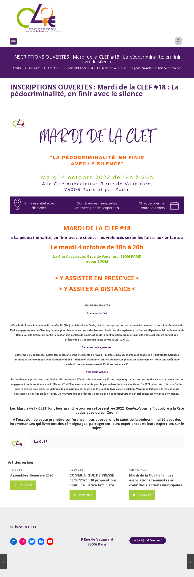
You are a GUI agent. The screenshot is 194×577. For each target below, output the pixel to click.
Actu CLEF (54, 68)
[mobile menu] (13, 41)
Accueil (17, 68)
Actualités (35, 68)
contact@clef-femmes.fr (148, 540)
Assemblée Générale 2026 (31, 475)
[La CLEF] (39, 18)
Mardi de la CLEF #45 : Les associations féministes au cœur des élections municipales (155, 480)
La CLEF (40, 441)
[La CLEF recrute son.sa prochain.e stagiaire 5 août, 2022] (3, 561)
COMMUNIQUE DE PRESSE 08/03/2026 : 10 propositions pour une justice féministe (93, 480)
